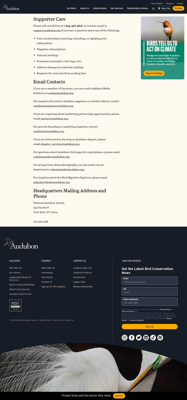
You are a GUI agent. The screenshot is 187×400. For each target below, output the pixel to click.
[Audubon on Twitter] (139, 337)
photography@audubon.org (67, 169)
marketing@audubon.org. (48, 131)
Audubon (11, 7)
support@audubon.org (47, 30)
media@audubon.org (60, 93)
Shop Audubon (157, 3)
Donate (178, 8)
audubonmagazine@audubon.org (53, 106)
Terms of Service (128, 311)
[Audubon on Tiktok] (153, 337)
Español (180, 3)
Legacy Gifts (79, 282)
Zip (124, 289)
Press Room (47, 277)
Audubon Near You (82, 268)
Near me (166, 8)
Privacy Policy (57, 320)
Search (153, 8)
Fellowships (47, 272)
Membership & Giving (137, 8)
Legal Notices (44, 320)
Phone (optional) (130, 299)
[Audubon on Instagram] (124, 337)
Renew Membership (82, 286)
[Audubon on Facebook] (132, 337)
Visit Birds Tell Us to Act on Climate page (162, 47)
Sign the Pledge (154, 73)
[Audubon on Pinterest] (160, 337)
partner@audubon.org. (55, 119)
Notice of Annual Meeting (21, 284)
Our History (15, 272)
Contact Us (46, 282)
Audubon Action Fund (20, 294)
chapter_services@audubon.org (60, 144)
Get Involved (117, 8)
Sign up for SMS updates (53, 286)
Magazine (170, 3)
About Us (84, 8)
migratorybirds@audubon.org (51, 182)
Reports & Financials (19, 289)
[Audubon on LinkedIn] (146, 337)
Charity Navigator (15, 305)
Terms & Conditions (137, 320)
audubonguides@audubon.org (51, 157)
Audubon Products (82, 272)
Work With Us (48, 268)
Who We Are (15, 268)
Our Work (71, 8)
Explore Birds (99, 8)
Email (125, 278)
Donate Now (79, 277)
